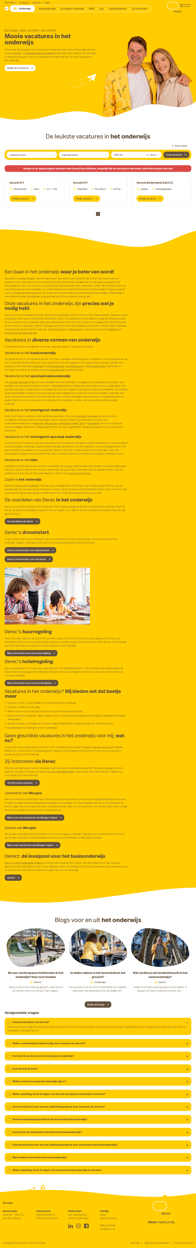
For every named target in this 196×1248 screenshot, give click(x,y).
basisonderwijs (57, 369)
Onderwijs (25, 8)
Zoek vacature (174, 154)
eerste (17, 53)
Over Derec (10, 2)
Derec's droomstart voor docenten (26, 559)
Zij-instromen (139, 8)
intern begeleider (55, 366)
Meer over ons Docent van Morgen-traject (30, 845)
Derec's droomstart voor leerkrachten (28, 550)
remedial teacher (74, 366)
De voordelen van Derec (20, 521)
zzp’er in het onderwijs (26, 485)
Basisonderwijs (47, 8)
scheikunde (64, 423)
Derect (11, 877)
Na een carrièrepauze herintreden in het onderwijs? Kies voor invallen (35, 975)
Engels (74, 423)
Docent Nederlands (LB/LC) (155, 183)
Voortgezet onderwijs (72, 8)
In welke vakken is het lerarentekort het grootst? (97, 975)
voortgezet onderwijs (87, 416)
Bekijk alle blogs (95, 1004)
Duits (82, 423)
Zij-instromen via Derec (20, 782)
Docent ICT (17, 183)
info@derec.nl (107, 1229)
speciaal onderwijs (18, 382)
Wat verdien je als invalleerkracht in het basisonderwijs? (160, 975)
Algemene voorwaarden (156, 1242)
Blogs (103, 1214)
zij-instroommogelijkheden (60, 771)
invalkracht (113, 329)
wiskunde (38, 423)
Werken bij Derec (108, 1218)
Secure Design (37, 1242)
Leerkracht (38, 366)
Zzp (101, 8)
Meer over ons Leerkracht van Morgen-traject (32, 817)
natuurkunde (75, 329)
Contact (36, 2)
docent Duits (58, 329)
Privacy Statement (183, 1242)
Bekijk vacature (20, 198)
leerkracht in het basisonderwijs (21, 332)
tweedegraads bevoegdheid (40, 53)
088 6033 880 (107, 1225)
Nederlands (94, 423)
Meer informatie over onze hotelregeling (29, 683)
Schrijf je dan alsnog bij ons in (98, 747)
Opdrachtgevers (118, 8)
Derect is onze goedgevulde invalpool (24, 862)
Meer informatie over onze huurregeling (29, 653)
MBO (91, 8)
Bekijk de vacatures (18, 68)
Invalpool (24, 2)
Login (47, 2)
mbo (69, 466)
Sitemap (135, 1242)
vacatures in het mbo (80, 473)
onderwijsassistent (96, 366)
